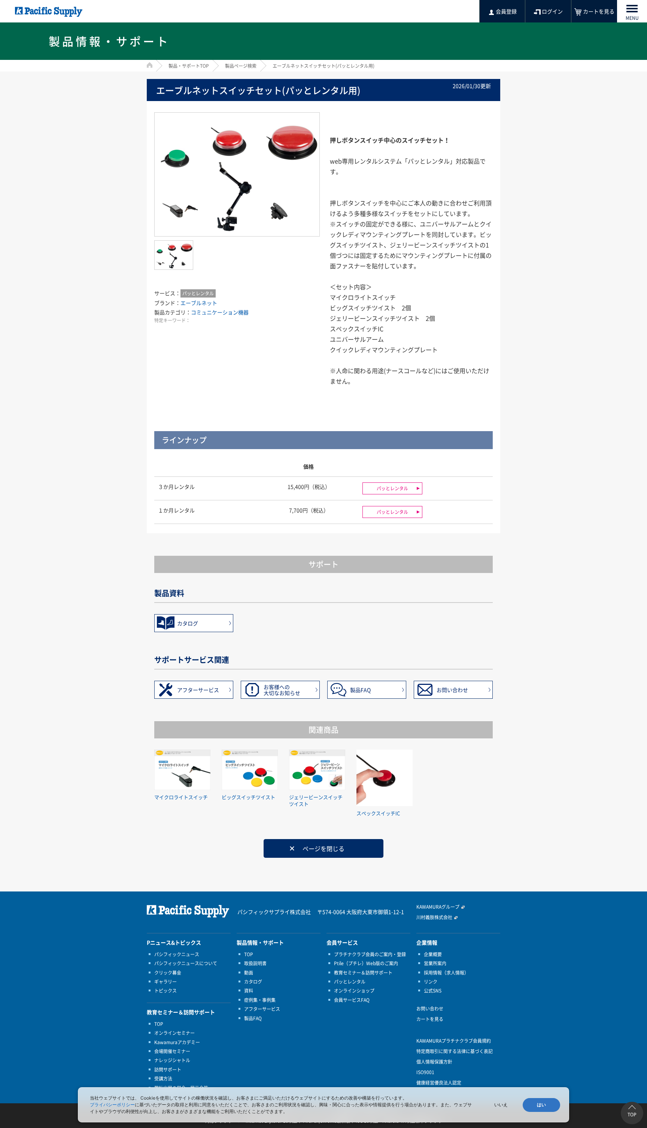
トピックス (165, 990)
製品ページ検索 (240, 66)
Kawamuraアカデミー (177, 1042)
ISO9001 (425, 1072)
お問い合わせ (452, 689)
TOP (158, 1024)
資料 (248, 990)
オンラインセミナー (174, 1033)
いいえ (501, 1104)
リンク (430, 981)
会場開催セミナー (172, 1051)
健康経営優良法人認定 (438, 1082)
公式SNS (432, 990)
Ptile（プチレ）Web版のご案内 (366, 963)
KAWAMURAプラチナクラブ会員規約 (453, 1040)
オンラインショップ (354, 990)
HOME (149, 65)
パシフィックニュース (176, 954)
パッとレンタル (198, 293)
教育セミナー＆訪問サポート (363, 972)
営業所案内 (435, 963)
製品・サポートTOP (188, 66)
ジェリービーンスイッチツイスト (375, 318)
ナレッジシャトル (172, 1060)
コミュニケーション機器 (220, 312)
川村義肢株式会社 (434, 917)
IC (380, 328)
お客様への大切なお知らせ (282, 690)
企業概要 (433, 954)
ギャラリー (165, 981)
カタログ (187, 623)
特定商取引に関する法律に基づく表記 (454, 1051)
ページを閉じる (323, 848)
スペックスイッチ (354, 328)
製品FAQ (360, 689)
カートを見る (429, 1019)
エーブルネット (198, 303)
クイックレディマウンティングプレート (384, 349)
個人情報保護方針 (434, 1061)
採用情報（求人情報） (446, 972)
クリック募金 (167, 972)
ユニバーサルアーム (357, 339)
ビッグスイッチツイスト (363, 307)
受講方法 (163, 1078)
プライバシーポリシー (112, 1104)
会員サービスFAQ (352, 1000)
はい (541, 1104)
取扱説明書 (255, 963)
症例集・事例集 (260, 1000)
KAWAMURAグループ (437, 906)
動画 (248, 972)
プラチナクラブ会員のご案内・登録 (370, 954)
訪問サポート (167, 1069)
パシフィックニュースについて (185, 963)
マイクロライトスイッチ (363, 297)
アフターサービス (198, 689)
